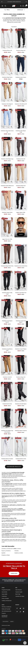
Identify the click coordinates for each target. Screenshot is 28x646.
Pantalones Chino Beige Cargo (7, 158)
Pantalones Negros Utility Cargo (7, 293)
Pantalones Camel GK (7, 377)
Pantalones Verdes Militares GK (7, 185)
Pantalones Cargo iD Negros (20, 349)
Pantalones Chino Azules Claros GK (7, 131)
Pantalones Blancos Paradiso (7, 458)
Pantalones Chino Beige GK (7, 104)
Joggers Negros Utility (20, 212)
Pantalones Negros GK (20, 50)
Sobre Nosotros (18, 589)
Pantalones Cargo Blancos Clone (7, 349)
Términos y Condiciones (6, 606)
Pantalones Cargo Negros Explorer (7, 321)
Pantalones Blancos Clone (21, 458)
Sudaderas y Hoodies (18, 553)
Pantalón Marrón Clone (7, 403)
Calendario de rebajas (19, 596)
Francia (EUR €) (5, 621)
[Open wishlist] (23, 6)
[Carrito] (25, 5)
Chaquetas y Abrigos (6, 555)
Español (11, 621)
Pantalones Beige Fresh (20, 185)
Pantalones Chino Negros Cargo (21, 131)
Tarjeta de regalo (18, 592)
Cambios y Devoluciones (6, 600)
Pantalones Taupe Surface (7, 212)
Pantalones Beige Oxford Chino (7, 266)
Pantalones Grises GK (21, 158)
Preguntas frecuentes (6, 589)
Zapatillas (3, 553)
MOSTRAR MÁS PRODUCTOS (14, 466)
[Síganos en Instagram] (23, 608)
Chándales (16, 550)
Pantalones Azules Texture (21, 77)
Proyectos (4, 613)
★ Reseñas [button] (27, 324)
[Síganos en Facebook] (17, 608)
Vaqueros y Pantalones (6, 550)
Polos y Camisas (17, 548)
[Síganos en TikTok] (20, 611)
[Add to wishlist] (12, 30)
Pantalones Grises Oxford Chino (20, 266)
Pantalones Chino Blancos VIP (21, 104)
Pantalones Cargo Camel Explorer (21, 321)
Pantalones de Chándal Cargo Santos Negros (7, 431)
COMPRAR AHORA (14, 573)
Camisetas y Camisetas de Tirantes (9, 548)
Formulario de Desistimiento (4, 616)
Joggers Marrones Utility (7, 239)
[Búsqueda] (5, 5)
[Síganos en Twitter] (20, 608)
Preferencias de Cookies (6, 625)
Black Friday (17, 594)
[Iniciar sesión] (20, 5)
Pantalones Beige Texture (7, 77)
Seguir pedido (4, 594)
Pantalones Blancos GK (7, 50)
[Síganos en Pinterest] (17, 611)
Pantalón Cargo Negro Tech (20, 292)
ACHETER (21, 234)
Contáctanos (4, 596)
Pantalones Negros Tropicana (21, 430)
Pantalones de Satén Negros (20, 403)
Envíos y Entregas (5, 598)
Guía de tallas (4, 592)
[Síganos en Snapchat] (23, 611)
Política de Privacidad (6, 609)
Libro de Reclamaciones (6, 611)
